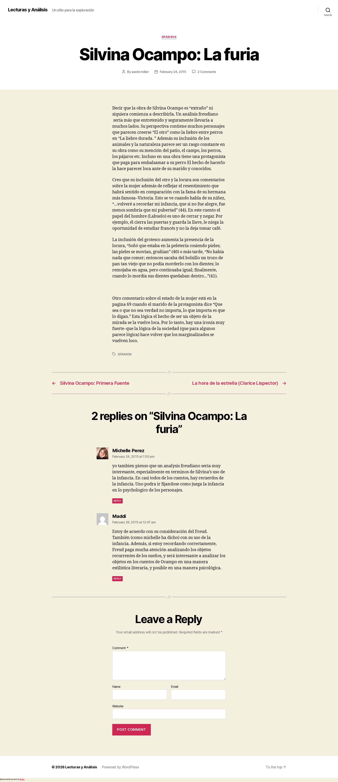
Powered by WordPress (120, 767)
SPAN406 (169, 37)
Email (174, 687)
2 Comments (207, 72)
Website (117, 706)
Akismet (22, 779)
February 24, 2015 (173, 72)
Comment (120, 648)
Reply (117, 500)
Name (116, 687)
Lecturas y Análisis (28, 9)
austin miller (140, 72)
